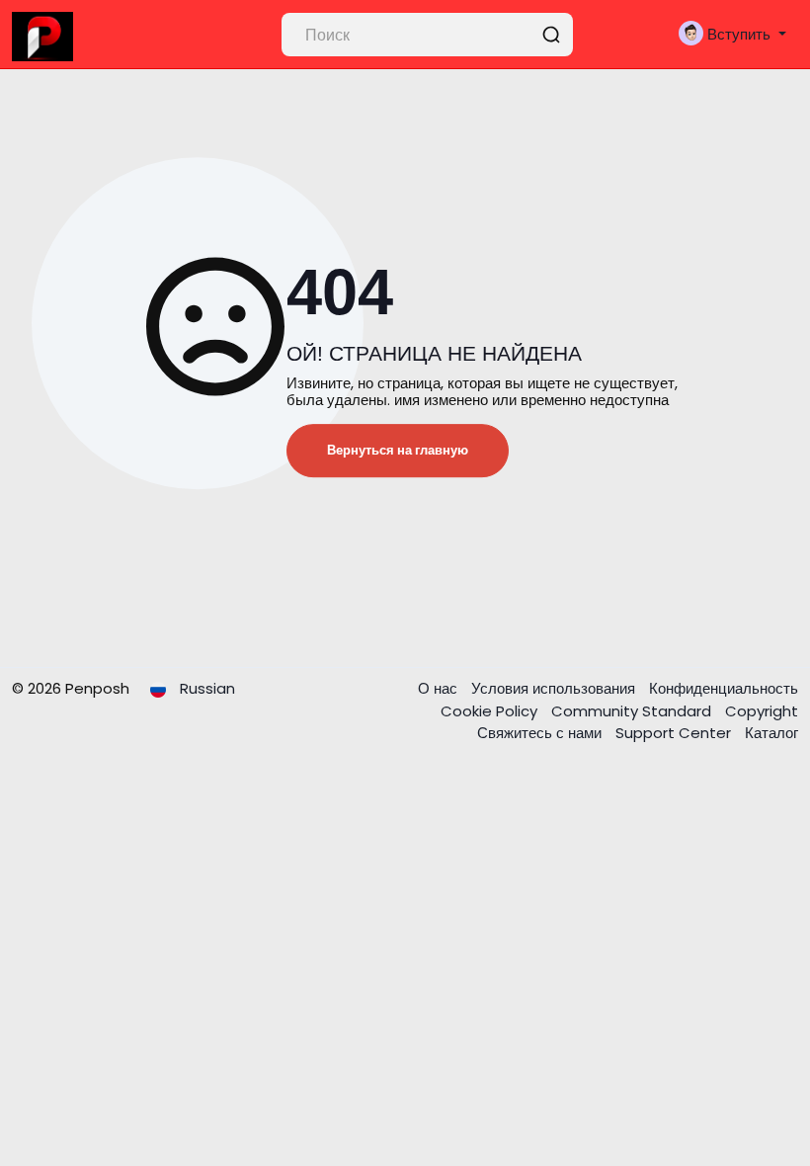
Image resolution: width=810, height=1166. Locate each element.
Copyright (761, 711)
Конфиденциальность (723, 688)
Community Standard (633, 711)
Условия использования (555, 688)
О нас (439, 688)
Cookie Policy (491, 711)
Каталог (771, 732)
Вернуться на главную (397, 450)
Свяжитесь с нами (541, 732)
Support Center (675, 732)
